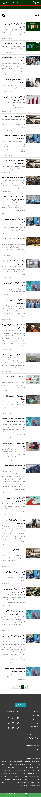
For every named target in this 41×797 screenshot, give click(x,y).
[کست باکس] (18, 728)
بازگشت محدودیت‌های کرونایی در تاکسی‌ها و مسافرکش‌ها (14, 590)
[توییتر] (13, 723)
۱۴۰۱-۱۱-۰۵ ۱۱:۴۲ (5, 413)
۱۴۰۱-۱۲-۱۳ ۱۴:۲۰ (5, 295)
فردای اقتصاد (20, 2)
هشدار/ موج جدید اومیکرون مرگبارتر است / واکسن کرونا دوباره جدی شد (13, 420)
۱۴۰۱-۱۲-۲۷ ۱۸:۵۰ (5, 255)
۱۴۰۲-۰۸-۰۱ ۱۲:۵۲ (5, 91)
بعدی (14, 687)
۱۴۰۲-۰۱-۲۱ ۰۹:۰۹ (5, 172)
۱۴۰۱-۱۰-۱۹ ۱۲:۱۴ (5, 492)
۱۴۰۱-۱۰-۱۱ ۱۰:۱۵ (5, 630)
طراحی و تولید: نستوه (20, 795)
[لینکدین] (13, 718)
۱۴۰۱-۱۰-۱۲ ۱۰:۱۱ (5, 584)
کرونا (37, 15)
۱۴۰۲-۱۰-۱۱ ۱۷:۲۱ (5, 52)
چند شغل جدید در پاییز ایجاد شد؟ (14, 43)
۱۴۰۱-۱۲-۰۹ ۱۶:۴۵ (5, 319)
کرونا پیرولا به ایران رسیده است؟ (14, 116)
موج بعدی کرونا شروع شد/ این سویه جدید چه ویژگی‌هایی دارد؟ (13, 612)
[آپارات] (8, 723)
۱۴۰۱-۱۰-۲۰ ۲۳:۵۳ (5, 460)
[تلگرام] (18, 718)
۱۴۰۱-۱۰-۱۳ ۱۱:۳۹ (5, 545)
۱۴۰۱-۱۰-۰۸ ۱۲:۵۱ (5, 683)
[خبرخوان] (13, 728)
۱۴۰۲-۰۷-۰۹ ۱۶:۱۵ (5, 111)
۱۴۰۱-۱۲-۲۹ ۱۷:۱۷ (5, 233)
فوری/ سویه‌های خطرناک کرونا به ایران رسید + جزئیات (15, 669)
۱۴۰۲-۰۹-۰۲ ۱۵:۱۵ (5, 74)
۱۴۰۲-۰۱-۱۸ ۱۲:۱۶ (5, 191)
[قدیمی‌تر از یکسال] (33, 26)
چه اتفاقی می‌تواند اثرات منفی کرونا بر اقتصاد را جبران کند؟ (14, 98)
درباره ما (37, 711)
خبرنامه (37, 723)
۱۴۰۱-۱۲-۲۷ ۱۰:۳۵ (5, 278)
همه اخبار (36, 719)
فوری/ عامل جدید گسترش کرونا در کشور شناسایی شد (14, 162)
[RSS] (3, 16)
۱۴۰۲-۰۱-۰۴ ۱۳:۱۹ (5, 214)
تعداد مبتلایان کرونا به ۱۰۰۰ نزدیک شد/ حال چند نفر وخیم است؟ (14, 198)
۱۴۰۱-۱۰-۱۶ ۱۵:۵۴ (5, 515)
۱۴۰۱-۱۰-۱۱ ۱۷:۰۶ (5, 606)
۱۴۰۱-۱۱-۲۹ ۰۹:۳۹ (5, 371)
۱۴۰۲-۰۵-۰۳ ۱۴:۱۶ (5, 155)
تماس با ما (36, 715)
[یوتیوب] (8, 718)
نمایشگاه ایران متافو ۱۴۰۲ (31, 734)
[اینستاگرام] (18, 723)
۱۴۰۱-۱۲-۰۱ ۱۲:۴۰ (5, 349)
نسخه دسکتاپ (20, 705)
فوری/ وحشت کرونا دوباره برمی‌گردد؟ (13, 177)
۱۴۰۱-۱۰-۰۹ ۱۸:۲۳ (5, 663)
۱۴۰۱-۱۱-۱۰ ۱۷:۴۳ (5, 391)
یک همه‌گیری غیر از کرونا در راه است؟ (13, 355)
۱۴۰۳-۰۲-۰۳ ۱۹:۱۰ (5, 38)
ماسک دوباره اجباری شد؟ (17, 550)
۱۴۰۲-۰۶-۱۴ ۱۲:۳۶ (5, 130)
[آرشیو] (8, 728)
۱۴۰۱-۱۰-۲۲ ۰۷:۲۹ (5, 438)
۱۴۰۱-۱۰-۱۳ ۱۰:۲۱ (5, 566)
